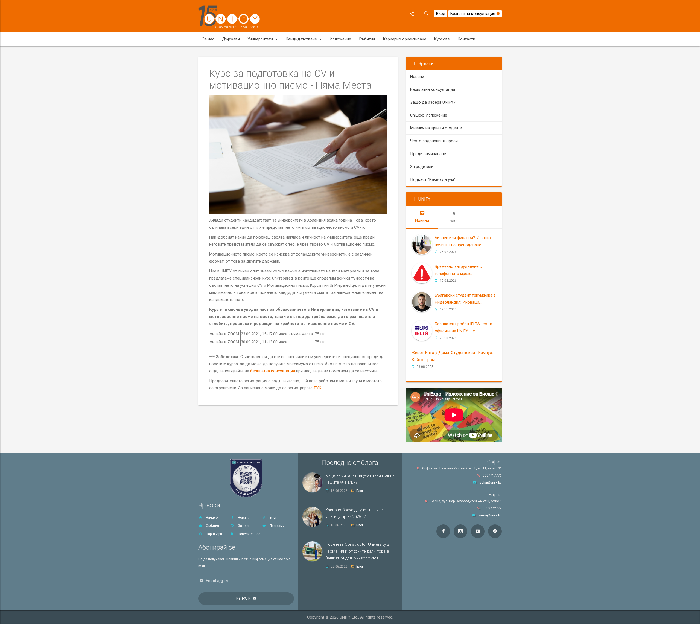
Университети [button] (260, 39)
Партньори (213, 534)
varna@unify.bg (490, 515)
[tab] (422, 217)
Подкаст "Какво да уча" (433, 179)
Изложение (340, 39)
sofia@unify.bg (491, 482)
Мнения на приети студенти (436, 128)
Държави (231, 39)
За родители (421, 166)
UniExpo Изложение (428, 115)
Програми (277, 526)
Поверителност (249, 534)
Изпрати (243, 598)
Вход (440, 13)
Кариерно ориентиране (404, 39)
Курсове (442, 39)
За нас (208, 39)
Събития (367, 39)
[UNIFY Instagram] (460, 531)
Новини (417, 76)
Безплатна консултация (473, 13)
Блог (273, 517)
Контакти (466, 39)
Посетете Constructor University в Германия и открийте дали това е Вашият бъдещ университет (357, 551)
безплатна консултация (272, 370)
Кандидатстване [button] (301, 39)
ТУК (317, 387)
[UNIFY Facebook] (443, 531)
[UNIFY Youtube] (478, 531)
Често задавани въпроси (434, 140)
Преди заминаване (428, 153)
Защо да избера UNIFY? (433, 102)
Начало (211, 517)
